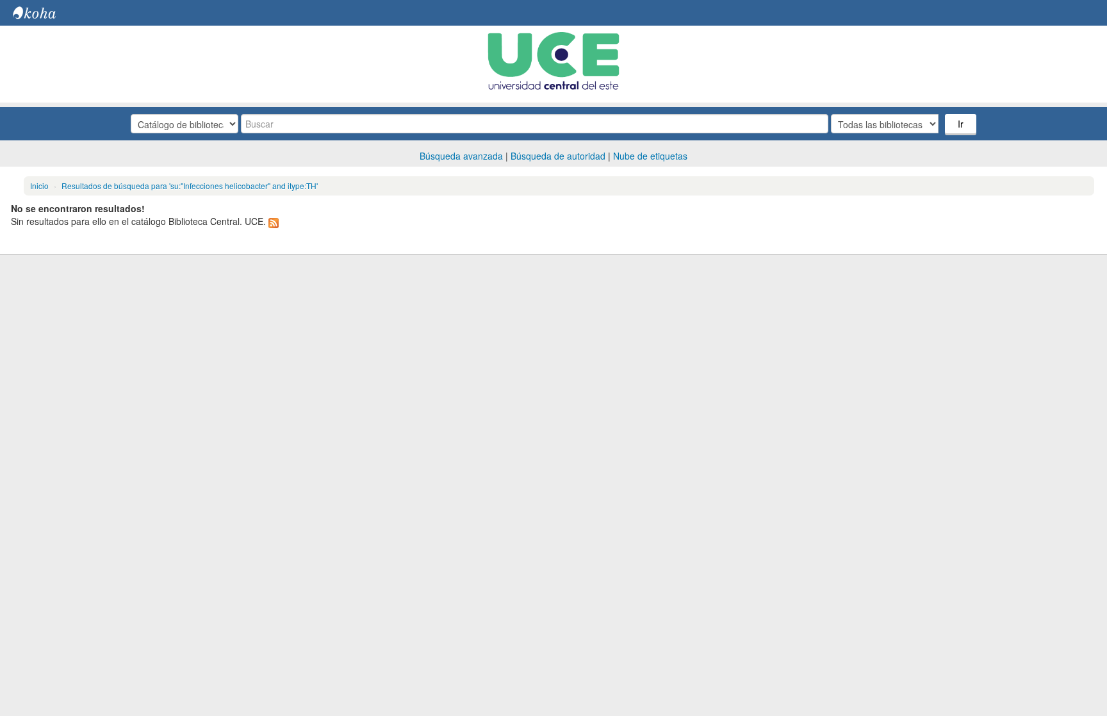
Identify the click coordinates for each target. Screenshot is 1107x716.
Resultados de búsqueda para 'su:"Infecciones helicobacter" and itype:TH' (190, 185)
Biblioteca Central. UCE (45, 13)
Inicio (39, 185)
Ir (961, 123)
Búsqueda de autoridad (558, 155)
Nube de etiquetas (650, 155)
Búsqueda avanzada (461, 155)
